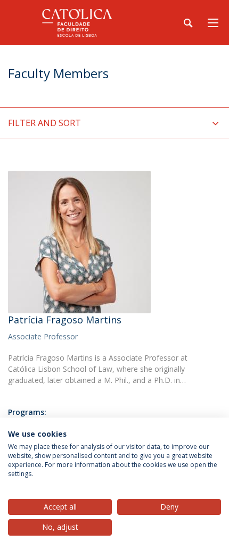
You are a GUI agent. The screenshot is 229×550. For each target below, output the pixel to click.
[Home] (74, 22)
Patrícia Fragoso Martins (64, 319)
